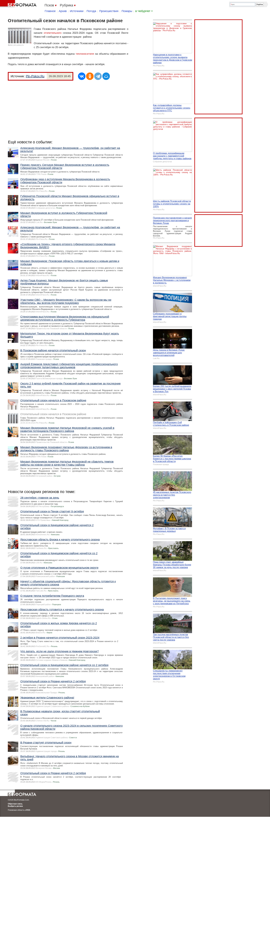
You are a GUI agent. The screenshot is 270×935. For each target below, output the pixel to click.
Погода (91, 11)
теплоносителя (85, 53)
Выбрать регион (15, 806)
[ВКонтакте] (81, 76)
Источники (76, 11)
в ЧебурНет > (144, 11)
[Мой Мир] (106, 76)
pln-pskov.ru (18, 45)
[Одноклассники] (90, 76)
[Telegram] (98, 76)
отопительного (52, 32)
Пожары (127, 11)
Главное (50, 11)
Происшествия (108, 11)
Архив (63, 11)
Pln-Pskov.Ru (35, 76)
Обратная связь (15, 804)
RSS (28, 810)
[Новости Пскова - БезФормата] (19, 4)
